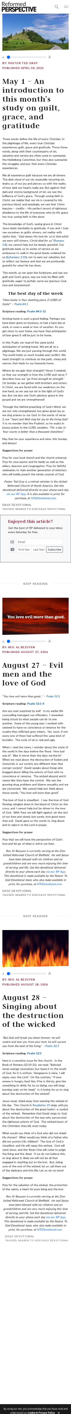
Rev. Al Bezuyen (21, 647)
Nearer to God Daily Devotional (40, 508)
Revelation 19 (41, 1105)
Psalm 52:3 (53, 696)
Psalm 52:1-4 (35, 703)
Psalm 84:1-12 (36, 311)
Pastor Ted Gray (23, 63)
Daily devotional (17, 504)
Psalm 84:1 (21, 304)
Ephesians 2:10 (16, 257)
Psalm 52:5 (52, 1046)
